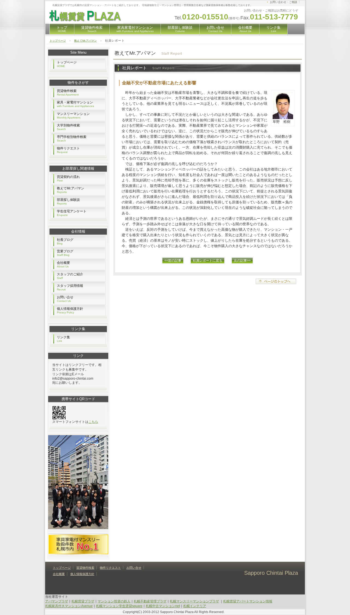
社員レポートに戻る (207, 260)
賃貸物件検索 (92, 29)
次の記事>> (242, 260)
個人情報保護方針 (70, 310)
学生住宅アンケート (71, 212)
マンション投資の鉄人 (114, 601)
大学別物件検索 (68, 127)
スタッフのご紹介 (70, 275)
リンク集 (273, 29)
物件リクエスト (68, 150)
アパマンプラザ (56, 601)
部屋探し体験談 (180, 29)
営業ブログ (65, 252)
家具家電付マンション (135, 29)
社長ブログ (65, 241)
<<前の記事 (172, 260)
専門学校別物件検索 (71, 138)
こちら (93, 422)
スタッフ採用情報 (70, 287)
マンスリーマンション (73, 115)
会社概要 (245, 29)
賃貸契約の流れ (68, 178)
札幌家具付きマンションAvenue (69, 606)
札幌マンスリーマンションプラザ (194, 601)
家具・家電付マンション (75, 104)
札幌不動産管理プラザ (150, 601)
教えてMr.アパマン (85, 40)
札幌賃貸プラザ (82, 601)
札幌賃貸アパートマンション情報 (247, 601)
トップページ (57, 40)
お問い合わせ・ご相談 (283, 2)
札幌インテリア (194, 606)
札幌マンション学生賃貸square (119, 606)
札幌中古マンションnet (163, 606)
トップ (62, 29)
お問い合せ (215, 29)
